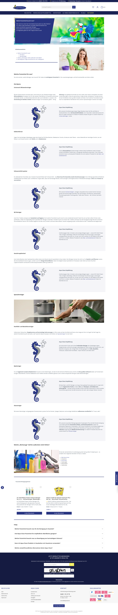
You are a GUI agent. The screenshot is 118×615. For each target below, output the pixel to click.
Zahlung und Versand (35, 595)
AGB (66, 581)
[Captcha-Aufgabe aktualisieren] (72, 570)
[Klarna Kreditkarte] (99, 599)
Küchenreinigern (70, 192)
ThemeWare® (74, 612)
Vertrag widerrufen (59, 605)
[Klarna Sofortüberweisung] (107, 596)
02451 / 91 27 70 (43, 1)
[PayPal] (92, 592)
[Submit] (71, 564)
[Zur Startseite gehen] (19, 7)
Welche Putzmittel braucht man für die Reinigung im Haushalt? (34, 529)
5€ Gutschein (116, 478)
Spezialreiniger (23, 56)
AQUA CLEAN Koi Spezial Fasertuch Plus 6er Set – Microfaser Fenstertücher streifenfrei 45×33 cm (58, 498)
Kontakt (32, 601)
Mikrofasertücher (65, 457)
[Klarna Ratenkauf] (93, 599)
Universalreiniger (63, 116)
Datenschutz (4, 595)
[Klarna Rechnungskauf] (98, 592)
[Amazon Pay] (111, 592)
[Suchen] (74, 7)
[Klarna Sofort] (104, 592)
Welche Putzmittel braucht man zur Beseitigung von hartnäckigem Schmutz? (38, 538)
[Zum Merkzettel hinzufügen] (40, 487)
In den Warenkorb (29, 513)
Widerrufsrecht (4, 593)
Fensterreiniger (72, 431)
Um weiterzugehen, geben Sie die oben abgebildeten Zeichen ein (58, 573)
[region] (59, 498)
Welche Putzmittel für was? (23, 53)
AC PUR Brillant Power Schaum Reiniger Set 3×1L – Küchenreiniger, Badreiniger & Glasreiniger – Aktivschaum (29, 498)
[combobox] (56, 7)
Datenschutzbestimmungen (45, 581)
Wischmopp (64, 460)
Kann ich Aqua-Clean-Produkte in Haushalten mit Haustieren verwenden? (37, 543)
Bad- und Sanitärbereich (89, 238)
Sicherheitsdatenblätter (36, 599)
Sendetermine (34, 591)
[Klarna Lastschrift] (101, 596)
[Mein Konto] (97, 7)
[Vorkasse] (105, 599)
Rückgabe (33, 597)
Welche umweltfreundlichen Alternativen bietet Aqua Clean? (34, 548)
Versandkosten (56, 611)
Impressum (3, 597)
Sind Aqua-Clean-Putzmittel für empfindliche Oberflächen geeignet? (36, 533)
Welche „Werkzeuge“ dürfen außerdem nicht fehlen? (29, 57)
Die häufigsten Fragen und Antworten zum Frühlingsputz (30, 59)
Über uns (33, 593)
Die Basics (22, 54)
